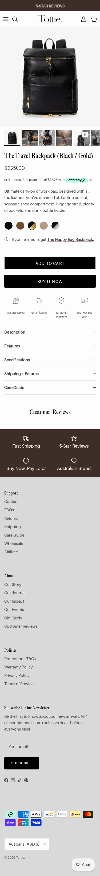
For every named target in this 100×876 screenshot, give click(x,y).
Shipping (12, 526)
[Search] (17, 19)
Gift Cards (13, 617)
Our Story (12, 584)
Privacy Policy (17, 675)
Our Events (14, 609)
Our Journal (15, 592)
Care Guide (14, 387)
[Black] (8, 225)
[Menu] (6, 19)
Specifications (17, 359)
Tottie (20, 857)
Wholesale (13, 543)
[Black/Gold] (32, 225)
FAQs (9, 509)
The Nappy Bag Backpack (70, 239)
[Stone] (43, 225)
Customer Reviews (21, 626)
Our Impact (14, 601)
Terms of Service (19, 683)
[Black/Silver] (55, 225)
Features (12, 345)
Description (14, 332)
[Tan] (20, 225)
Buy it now (50, 281)
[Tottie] (50, 19)
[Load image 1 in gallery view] (50, 77)
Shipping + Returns (21, 373)
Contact (11, 501)
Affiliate (11, 551)
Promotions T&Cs (20, 658)
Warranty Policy (18, 666)
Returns (11, 518)
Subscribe (21, 763)
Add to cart (50, 263)
